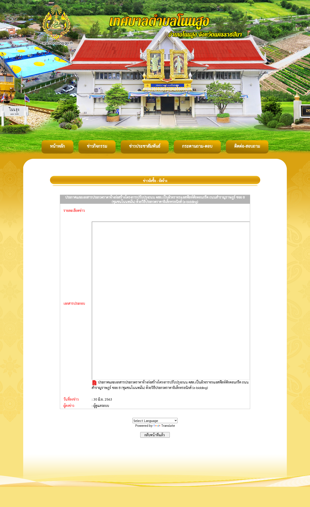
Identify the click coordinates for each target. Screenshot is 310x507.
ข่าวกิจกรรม (97, 146)
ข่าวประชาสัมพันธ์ (144, 146)
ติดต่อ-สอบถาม (247, 146)
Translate (168, 425)
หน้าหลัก (57, 146)
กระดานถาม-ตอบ (197, 146)
